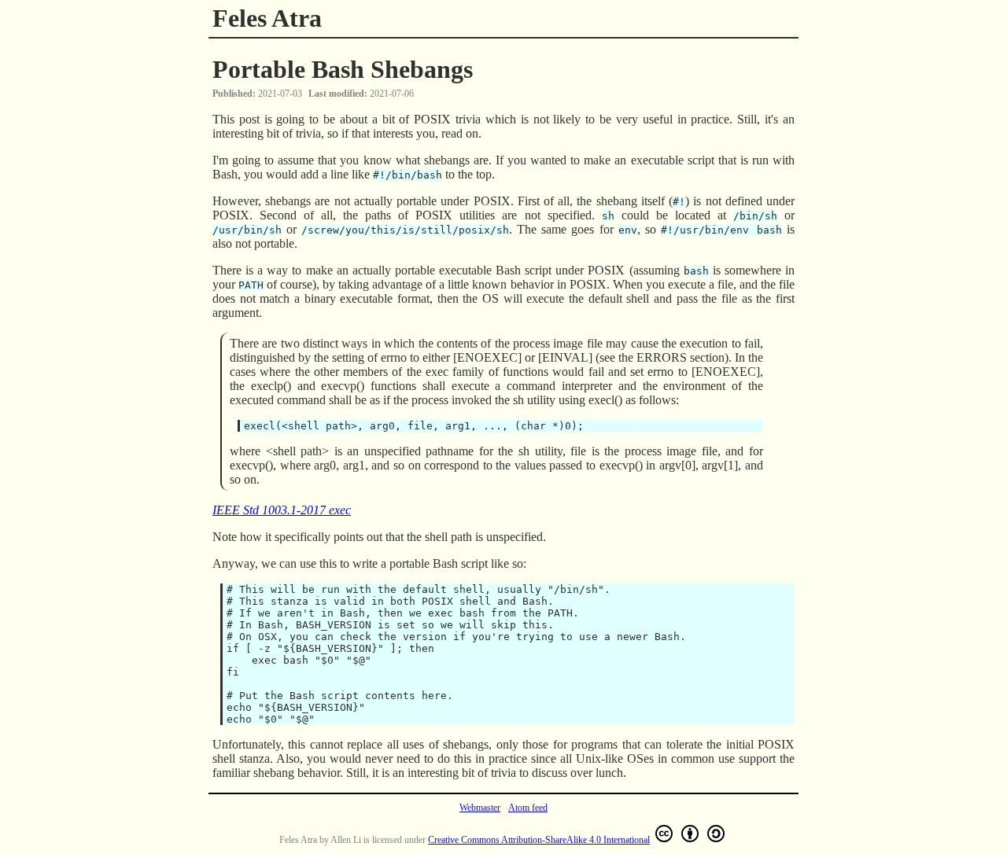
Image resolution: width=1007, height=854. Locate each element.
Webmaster (479, 807)
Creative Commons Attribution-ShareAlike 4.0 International (539, 839)
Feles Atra (267, 18)
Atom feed (528, 807)
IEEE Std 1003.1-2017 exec (281, 510)
